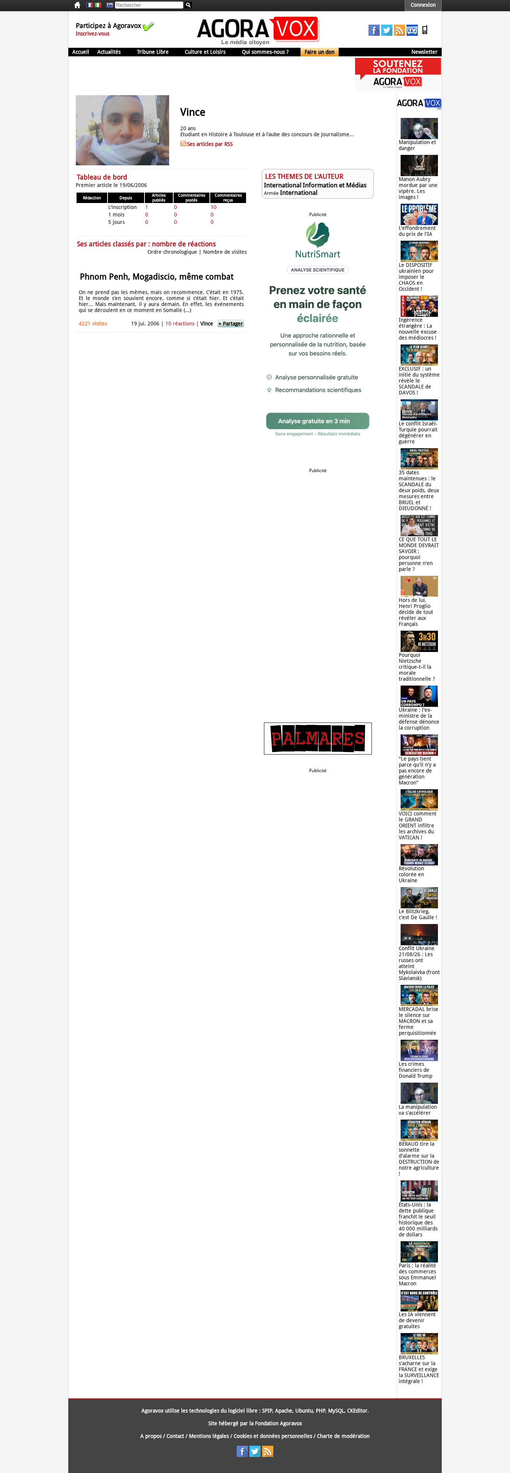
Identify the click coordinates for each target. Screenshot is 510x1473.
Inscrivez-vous (92, 34)
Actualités (109, 52)
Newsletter (424, 52)
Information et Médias (335, 185)
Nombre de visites (225, 252)
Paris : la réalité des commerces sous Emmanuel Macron (417, 1274)
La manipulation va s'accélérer (418, 1110)
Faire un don (320, 52)
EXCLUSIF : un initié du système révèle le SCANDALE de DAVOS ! (419, 381)
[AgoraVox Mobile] (424, 34)
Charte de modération (343, 1436)
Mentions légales (209, 1436)
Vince (206, 324)
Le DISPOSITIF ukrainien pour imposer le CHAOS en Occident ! (416, 277)
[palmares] (318, 753)
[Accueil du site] (258, 45)
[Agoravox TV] (108, 5)
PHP (320, 1411)
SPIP (267, 1411)
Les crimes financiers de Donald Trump (415, 1070)
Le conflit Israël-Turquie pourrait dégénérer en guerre (418, 432)
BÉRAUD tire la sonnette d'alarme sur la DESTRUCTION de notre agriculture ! (419, 1159)
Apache (283, 1411)
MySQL (336, 1411)
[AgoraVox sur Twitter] (386, 34)
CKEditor (357, 1411)
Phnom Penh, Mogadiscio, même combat (156, 276)
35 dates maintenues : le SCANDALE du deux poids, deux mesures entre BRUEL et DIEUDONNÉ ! (419, 490)
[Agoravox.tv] (419, 108)
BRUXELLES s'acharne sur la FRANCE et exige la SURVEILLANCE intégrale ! (419, 1369)
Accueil (80, 52)
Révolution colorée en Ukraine (411, 874)
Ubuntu (304, 1411)
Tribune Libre (153, 52)
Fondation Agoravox (278, 1423)
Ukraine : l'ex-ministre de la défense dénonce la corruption (419, 719)
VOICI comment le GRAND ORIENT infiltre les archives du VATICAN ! (417, 825)
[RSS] (399, 34)
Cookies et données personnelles (273, 1436)
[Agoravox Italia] (97, 5)
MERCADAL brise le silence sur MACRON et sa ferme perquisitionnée (418, 1021)
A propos (151, 1436)
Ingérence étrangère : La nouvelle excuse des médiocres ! (418, 329)
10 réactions (180, 324)
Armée (271, 193)
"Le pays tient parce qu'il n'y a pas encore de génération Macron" (417, 771)
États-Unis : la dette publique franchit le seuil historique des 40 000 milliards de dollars (418, 1220)
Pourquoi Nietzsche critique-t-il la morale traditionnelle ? (417, 667)
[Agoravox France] (89, 5)
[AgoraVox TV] (412, 34)
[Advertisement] (204, 74)
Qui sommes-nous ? (265, 52)
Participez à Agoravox (108, 25)
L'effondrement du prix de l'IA (417, 231)
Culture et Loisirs (205, 52)
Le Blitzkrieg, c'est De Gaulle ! (418, 914)
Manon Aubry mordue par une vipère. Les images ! (418, 188)
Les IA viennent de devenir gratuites (417, 1320)
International (282, 185)
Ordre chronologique (172, 252)
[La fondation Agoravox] (398, 90)
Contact (175, 1436)
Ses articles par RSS (210, 144)
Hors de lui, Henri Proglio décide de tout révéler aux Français (416, 612)
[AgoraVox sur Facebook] (374, 34)
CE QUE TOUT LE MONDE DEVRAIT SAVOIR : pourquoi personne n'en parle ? (419, 554)
